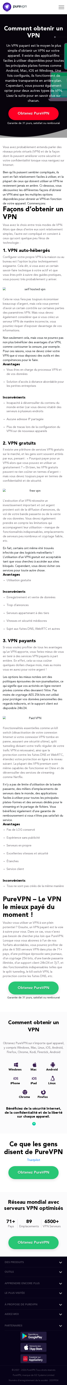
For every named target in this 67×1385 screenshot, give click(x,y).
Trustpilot (33, 1160)
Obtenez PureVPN (33, 113)
